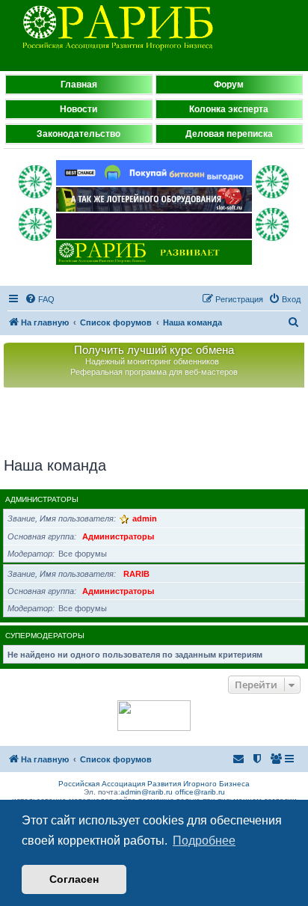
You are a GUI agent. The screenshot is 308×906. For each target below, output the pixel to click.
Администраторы (41, 499)
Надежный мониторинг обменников (152, 361)
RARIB (136, 573)
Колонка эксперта (228, 109)
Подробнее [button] (204, 840)
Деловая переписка (229, 134)
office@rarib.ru (200, 792)
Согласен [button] (74, 879)
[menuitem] (40, 299)
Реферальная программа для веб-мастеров (154, 371)
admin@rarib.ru (146, 792)
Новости (78, 109)
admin (144, 518)
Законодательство (78, 134)
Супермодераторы (44, 635)
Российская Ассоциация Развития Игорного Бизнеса (154, 784)
